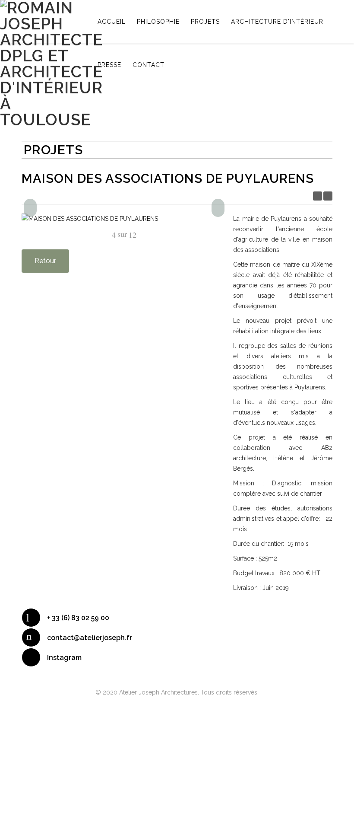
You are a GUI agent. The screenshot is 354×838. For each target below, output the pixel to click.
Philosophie (158, 21)
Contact (148, 64)
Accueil (112, 21)
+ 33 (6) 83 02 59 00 (78, 618)
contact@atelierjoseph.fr (89, 638)
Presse (109, 64)
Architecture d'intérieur (277, 21)
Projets (205, 21)
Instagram (64, 657)
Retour (45, 261)
